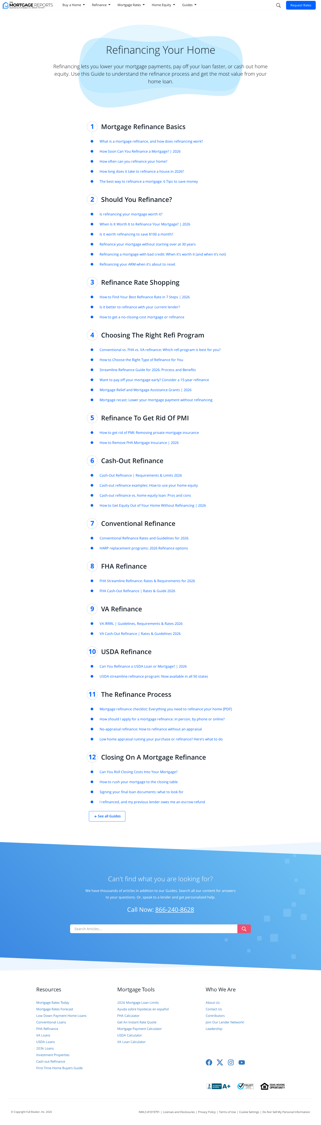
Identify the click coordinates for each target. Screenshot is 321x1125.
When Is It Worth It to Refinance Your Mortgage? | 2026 (145, 224)
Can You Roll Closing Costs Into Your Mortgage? (139, 771)
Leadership (214, 1028)
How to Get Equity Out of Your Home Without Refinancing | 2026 (153, 505)
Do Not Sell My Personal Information (286, 1112)
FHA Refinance (47, 1028)
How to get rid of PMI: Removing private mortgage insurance (149, 432)
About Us (213, 1002)
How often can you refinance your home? (133, 161)
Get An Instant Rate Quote (136, 1022)
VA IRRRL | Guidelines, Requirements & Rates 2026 (141, 623)
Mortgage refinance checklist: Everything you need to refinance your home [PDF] (166, 709)
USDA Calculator (129, 1035)
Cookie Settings (249, 1112)
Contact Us (214, 1009)
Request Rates (300, 5)
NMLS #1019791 (149, 1112)
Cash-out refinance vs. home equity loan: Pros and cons (145, 495)
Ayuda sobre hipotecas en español (143, 1009)
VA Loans (43, 1035)
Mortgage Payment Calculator (139, 1028)
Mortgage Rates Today (52, 1002)
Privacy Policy (207, 1112)
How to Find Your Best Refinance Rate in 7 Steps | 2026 (145, 297)
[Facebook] (209, 1062)
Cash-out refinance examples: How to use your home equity (149, 485)
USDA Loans (45, 1042)
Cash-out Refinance (50, 1061)
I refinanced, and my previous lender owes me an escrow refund (152, 801)
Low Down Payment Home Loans (61, 1015)
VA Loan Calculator (131, 1042)
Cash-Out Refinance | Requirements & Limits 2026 (141, 475)
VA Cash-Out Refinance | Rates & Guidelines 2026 (140, 633)
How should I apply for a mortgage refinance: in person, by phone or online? (162, 719)
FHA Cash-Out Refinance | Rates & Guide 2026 (137, 590)
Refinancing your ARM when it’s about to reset (137, 264)
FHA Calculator (128, 1015)
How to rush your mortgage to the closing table (139, 781)
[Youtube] (241, 1062)
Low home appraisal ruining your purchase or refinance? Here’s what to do (161, 739)
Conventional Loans (51, 1022)
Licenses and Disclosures (179, 1112)
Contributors (215, 1015)
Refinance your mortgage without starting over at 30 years (148, 244)
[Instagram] (231, 1062)
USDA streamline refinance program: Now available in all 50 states (154, 676)
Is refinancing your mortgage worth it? (131, 214)
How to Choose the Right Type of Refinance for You (141, 359)
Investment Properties (52, 1055)
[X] (220, 1062)
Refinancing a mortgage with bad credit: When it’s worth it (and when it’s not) (163, 254)
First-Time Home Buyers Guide (59, 1068)
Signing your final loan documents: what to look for (141, 791)
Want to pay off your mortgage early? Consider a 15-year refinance (154, 379)
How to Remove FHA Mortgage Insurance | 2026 (139, 442)
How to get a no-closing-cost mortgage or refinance (142, 317)
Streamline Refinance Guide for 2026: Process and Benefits (148, 369)
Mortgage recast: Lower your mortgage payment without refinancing (156, 399)
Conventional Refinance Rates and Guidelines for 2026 (144, 538)
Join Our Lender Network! (225, 1022)
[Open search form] (278, 5)
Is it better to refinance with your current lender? (140, 307)
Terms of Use (227, 1112)
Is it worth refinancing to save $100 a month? (136, 234)
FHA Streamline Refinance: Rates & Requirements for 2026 (147, 580)
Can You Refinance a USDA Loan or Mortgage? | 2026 (143, 666)
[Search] (244, 928)
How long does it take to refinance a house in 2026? (142, 171)
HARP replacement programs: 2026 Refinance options (144, 548)
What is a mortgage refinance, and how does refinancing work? (151, 141)
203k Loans (45, 1048)
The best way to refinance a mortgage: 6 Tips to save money (149, 181)
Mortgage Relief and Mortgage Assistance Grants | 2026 (146, 389)
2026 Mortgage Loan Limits (138, 1002)
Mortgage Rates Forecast (54, 1009)
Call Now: (160, 909)
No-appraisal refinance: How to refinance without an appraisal (151, 729)
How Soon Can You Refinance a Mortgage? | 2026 (140, 151)
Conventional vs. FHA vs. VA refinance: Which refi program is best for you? (160, 349)
